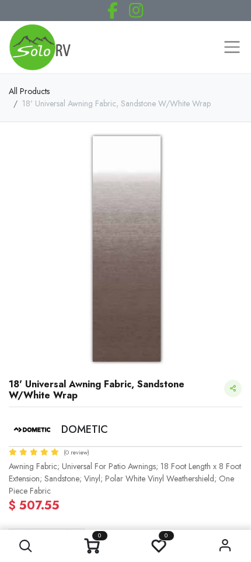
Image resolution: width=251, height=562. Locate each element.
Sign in (225, 546)
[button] (26, 546)
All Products (29, 91)
